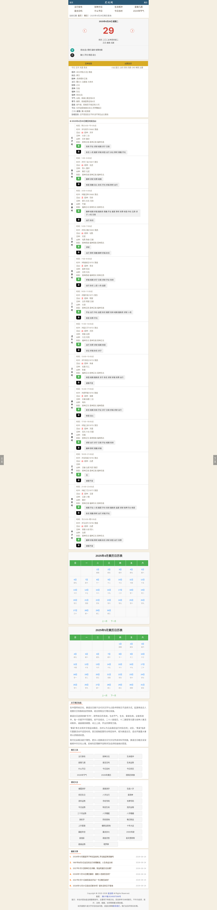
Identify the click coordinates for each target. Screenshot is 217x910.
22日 (98, 600)
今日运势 (81, 807)
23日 (109, 600)
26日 (143, 600)
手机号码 (106, 801)
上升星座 (81, 826)
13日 (75, 590)
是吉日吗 (78, 11)
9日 (109, 580)
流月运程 (130, 807)
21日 (86, 600)
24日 (120, 600)
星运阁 (110, 893)
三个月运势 (81, 813)
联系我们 (116, 906)
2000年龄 (130, 832)
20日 (75, 600)
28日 (86, 610)
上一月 (104, 621)
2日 (109, 569)
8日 (97, 580)
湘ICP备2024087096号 (111, 896)
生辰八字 (130, 789)
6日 (75, 580)
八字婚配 (106, 813)
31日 (143, 685)
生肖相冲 (119, 7)
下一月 (113, 621)
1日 (97, 569)
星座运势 (81, 844)
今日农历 (130, 769)
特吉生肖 (106, 807)
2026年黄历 (106, 775)
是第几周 (139, 7)
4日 (131, 569)
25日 (131, 600)
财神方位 (98, 7)
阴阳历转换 (130, 775)
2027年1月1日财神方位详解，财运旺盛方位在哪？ (92, 868)
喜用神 (130, 795)
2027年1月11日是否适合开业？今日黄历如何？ (91, 880)
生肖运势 (130, 763)
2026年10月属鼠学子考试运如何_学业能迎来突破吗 (93, 857)
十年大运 (130, 826)
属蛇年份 (81, 832)
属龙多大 (106, 832)
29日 (98, 610)
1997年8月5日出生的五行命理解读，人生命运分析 (93, 862)
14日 (86, 590)
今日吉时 (119, 11)
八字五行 (106, 795)
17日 (120, 590)
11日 (131, 580)
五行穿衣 (78, 7)
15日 (98, 590)
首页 (71, 2)
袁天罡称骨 (130, 838)
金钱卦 (82, 838)
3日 (120, 569)
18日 (131, 590)
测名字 (82, 819)
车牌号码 (130, 801)
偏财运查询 (106, 826)
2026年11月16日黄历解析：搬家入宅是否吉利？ (92, 874)
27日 (75, 610)
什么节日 (98, 11)
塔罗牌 (106, 844)
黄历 (145, 2)
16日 (109, 590)
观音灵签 (106, 838)
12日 (143, 580)
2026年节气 (82, 775)
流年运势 (81, 801)
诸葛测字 (81, 789)
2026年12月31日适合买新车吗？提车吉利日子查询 (93, 886)
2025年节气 (138, 11)
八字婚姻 (130, 813)
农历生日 (81, 795)
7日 (86, 580)
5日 (142, 569)
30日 (109, 610)
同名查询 (106, 819)
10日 (120, 580)
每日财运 (130, 819)
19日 (143, 590)
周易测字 (106, 789)
